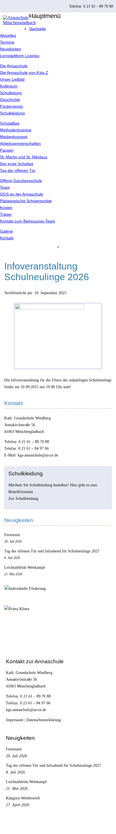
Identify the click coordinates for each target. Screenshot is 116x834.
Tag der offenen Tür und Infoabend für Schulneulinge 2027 (51, 551)
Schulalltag (9, 123)
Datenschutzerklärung (43, 720)
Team (5, 187)
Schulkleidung (12, 113)
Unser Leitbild (12, 79)
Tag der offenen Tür (17, 170)
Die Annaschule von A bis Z (24, 72)
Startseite (37, 28)
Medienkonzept (13, 136)
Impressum (14, 720)
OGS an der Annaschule (21, 194)
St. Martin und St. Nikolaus (23, 157)
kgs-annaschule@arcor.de (38, 455)
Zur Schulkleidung (23, 498)
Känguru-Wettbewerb (23, 798)
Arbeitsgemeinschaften (20, 143)
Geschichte (10, 99)
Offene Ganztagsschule (21, 180)
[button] (58, 247)
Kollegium (8, 86)
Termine (7, 42)
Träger (6, 214)
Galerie (6, 231)
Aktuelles (8, 35)
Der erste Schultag (16, 163)
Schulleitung (11, 93)
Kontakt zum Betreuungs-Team (27, 221)
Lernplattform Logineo (19, 55)
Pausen (7, 150)
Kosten (6, 207)
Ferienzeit (12, 534)
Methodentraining (15, 130)
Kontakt (7, 238)
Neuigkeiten (10, 49)
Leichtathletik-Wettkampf (24, 567)
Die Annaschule (14, 66)
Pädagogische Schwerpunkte (26, 201)
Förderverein (11, 106)
